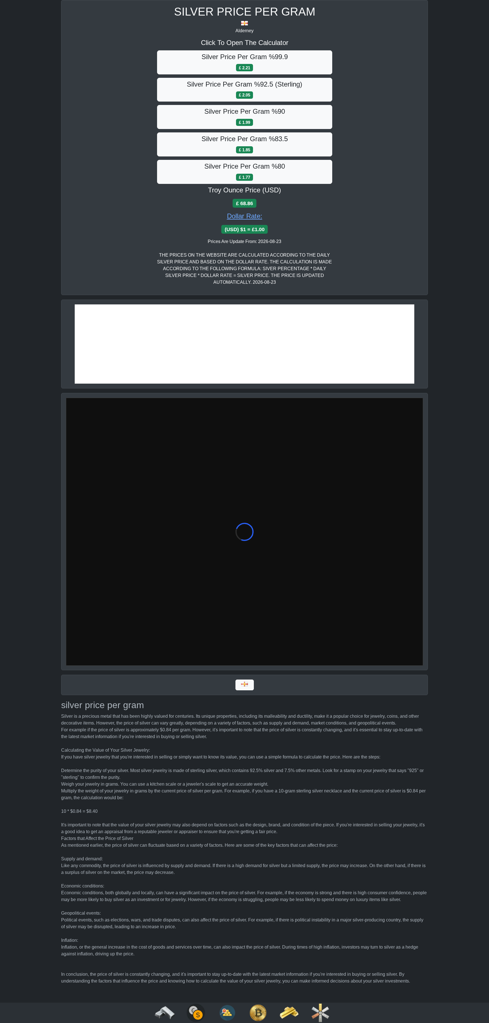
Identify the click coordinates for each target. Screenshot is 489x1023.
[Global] (244, 685)
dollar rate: (244, 216)
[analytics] (196, 1012)
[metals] (320, 1012)
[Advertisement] (244, 344)
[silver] (165, 1012)
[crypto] (258, 1012)
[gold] (289, 1012)
